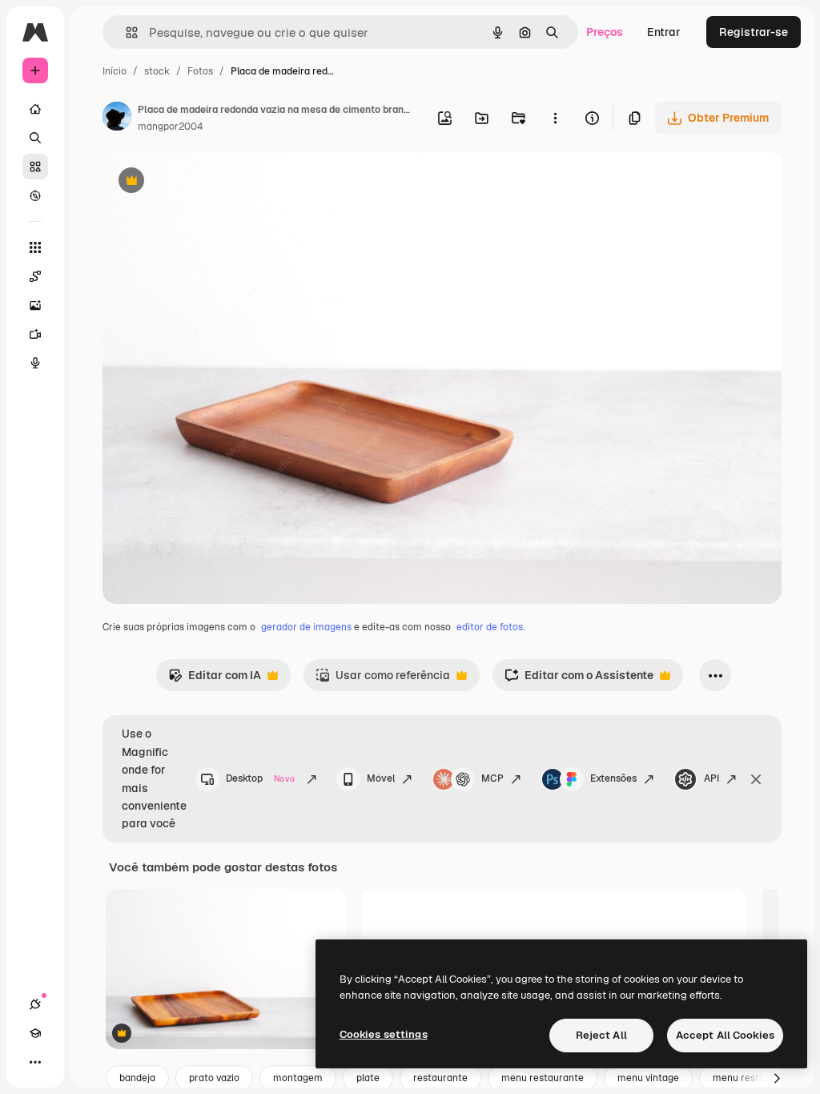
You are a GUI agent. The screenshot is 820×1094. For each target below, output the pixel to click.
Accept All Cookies (725, 1035)
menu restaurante (542, 1078)
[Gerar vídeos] (35, 334)
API (711, 778)
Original (205, 182)
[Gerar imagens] (35, 305)
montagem (298, 1078)
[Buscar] (35, 138)
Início (114, 71)
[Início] (35, 109)
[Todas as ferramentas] (35, 247)
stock (157, 71)
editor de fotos (489, 627)
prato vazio (214, 1078)
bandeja (137, 1078)
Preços (604, 32)
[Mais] (35, 1062)
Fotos (200, 71)
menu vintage (648, 1078)
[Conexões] (35, 1004)
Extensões (613, 778)
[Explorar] (35, 195)
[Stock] (35, 166)
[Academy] (35, 1033)
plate (368, 1078)
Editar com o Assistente (578, 679)
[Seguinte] (776, 1078)
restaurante (440, 1078)
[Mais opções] (555, 118)
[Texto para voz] (35, 363)
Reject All (601, 1035)
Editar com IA (214, 679)
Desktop (260, 778)
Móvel (381, 778)
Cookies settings (384, 1034)
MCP (492, 778)
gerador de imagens (306, 627)
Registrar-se (753, 32)
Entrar (664, 32)
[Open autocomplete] (125, 32)
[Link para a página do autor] (116, 118)
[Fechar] (756, 779)
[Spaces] (35, 276)
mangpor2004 (170, 126)
